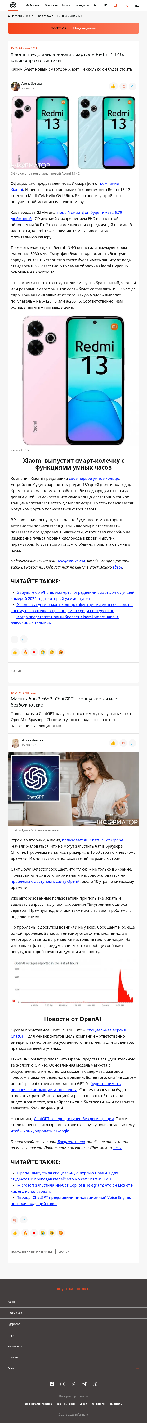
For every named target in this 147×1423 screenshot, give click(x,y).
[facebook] (52, 1384)
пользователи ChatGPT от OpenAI (93, 840)
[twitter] (73, 1384)
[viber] (95, 1384)
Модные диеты (84, 28)
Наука (66, 5)
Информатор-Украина (38, 1403)
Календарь (81, 5)
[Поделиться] (123, 86)
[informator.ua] (13, 5)
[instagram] (62, 1384)
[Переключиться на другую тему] (115, 5)
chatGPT (65, 1251)
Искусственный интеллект (31, 1251)
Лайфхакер (33, 5)
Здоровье (51, 5)
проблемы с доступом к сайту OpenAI (46, 881)
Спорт (83, 1403)
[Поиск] (126, 5)
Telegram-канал (71, 561)
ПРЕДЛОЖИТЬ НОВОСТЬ (73, 1289)
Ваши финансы (65, 1403)
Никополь (116, 1403)
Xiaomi (16, 671)
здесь (117, 567)
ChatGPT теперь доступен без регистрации (74, 1118)
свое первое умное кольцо (94, 478)
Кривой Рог (98, 1403)
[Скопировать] (132, 86)
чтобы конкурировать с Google (40, 1130)
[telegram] (84, 1384)
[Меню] (137, 5)
